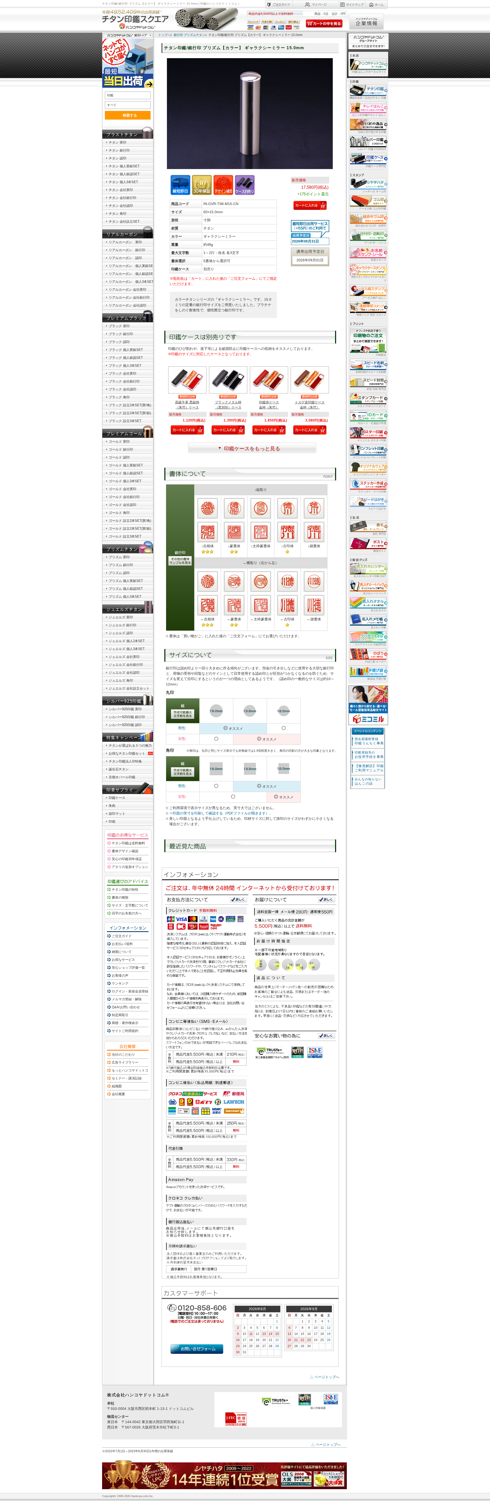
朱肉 (112, 806)
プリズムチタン (122, 549)
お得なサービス (123, 960)
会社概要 (118, 1094)
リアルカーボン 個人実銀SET (132, 266)
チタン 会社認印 (121, 206)
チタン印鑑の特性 (125, 889)
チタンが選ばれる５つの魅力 (130, 745)
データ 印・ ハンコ (375, 242)
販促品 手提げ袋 (377, 678)
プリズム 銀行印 (121, 565)
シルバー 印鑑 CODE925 (371, 149)
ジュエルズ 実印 (121, 617)
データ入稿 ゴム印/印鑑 (372, 208)
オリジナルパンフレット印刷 (369, 457)
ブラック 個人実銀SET (126, 350)
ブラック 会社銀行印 (124, 381)
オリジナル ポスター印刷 (371, 440)
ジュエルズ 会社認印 (124, 672)
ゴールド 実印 (119, 441)
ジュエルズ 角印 (121, 680)
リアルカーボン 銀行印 (127, 250)
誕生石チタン (119, 769)
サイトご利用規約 (125, 1031)
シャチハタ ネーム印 (374, 191)
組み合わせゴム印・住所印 (371, 225)
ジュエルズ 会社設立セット (129, 688)
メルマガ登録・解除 (127, 999)
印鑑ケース (117, 798)
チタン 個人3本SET (123, 182)
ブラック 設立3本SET (125, 421)
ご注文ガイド (122, 936)
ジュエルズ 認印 (121, 633)
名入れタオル (378, 610)
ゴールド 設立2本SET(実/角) (130, 520)
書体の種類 (120, 897)
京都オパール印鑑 (122, 777)
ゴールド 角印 (119, 513)
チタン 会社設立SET (124, 221)
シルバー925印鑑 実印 (125, 709)
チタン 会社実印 (121, 190)
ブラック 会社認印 (122, 389)
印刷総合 (381, 354)
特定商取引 (120, 1015)
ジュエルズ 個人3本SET (127, 649)
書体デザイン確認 (125, 851)
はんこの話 (368, 781)
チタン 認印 (117, 158)
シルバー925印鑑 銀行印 (127, 717)
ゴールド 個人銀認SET (126, 473)
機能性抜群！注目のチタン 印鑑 (368, 97)
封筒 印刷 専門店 (376, 389)
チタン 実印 (117, 142)
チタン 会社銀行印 (122, 198)
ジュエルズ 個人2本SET (127, 641)
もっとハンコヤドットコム (132, 1070)
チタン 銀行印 (119, 150)
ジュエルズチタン (124, 609)
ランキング (120, 983)
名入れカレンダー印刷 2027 (370, 576)
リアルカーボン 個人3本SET (131, 282)
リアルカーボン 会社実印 (127, 289)
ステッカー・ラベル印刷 (372, 491)
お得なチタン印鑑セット (127, 753)
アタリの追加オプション (130, 867)
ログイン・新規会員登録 (130, 991)
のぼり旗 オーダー (375, 661)
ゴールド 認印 (119, 457)
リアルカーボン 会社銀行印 (129, 297)
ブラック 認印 (119, 342)
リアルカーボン (122, 234)
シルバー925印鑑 (123, 701)
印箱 (112, 821)
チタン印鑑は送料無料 (128, 843)
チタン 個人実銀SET (124, 166)
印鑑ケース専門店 (376, 166)
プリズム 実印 (119, 557)
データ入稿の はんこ (374, 297)
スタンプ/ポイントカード (371, 406)
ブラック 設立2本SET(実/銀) (130, 413)
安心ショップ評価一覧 (128, 967)
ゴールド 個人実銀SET (126, 465)
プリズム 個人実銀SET (126, 581)
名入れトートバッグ (374, 593)
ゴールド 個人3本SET (125, 481)
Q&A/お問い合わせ (126, 1007)
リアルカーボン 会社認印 (127, 305)
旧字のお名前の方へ (127, 913)
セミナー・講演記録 (127, 1078)
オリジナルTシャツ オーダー (369, 474)
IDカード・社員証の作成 (372, 423)
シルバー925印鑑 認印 (125, 725)
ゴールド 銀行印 (121, 449)
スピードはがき (377, 508)
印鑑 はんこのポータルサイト (369, 71)
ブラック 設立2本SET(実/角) (130, 405)
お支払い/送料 (122, 944)
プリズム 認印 (119, 573)
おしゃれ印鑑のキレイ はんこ (369, 114)
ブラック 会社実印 (122, 373)
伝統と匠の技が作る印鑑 (372, 132)
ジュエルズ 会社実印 (124, 657)
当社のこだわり (123, 1054)
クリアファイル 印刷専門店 (370, 644)
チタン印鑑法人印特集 (125, 761)
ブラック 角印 (119, 397)
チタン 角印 (117, 213)
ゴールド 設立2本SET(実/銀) (130, 528)
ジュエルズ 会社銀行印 (126, 665)
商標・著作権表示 (125, 1023)
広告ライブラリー (125, 1062)
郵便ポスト (379, 551)
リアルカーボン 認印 (125, 258)
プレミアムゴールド (126, 433)
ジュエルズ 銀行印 (122, 625)
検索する (130, 115)
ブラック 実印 (119, 326)
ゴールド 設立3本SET (125, 536)
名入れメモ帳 (378, 627)
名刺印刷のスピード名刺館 (371, 372)
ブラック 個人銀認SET (126, 358)
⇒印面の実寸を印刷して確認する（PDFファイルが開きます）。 (221, 813)
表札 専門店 (379, 533)
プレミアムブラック (126, 318)
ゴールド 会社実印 (122, 489)
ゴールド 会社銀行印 (124, 497)
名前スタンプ (378, 259)
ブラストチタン (122, 134)
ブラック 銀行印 (121, 334)
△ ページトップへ (324, 1377)
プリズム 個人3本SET (125, 596)
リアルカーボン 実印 (125, 242)
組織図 (117, 1086)
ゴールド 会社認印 (122, 505)
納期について (122, 952)
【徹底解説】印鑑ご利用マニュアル (369, 768)
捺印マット (117, 813)
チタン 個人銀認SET (124, 174)
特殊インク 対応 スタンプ (371, 314)
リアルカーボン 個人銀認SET (132, 274)
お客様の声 (120, 975)
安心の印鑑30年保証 (127, 859)
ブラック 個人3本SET (125, 365)
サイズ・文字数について (130, 905)
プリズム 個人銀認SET (126, 589)
